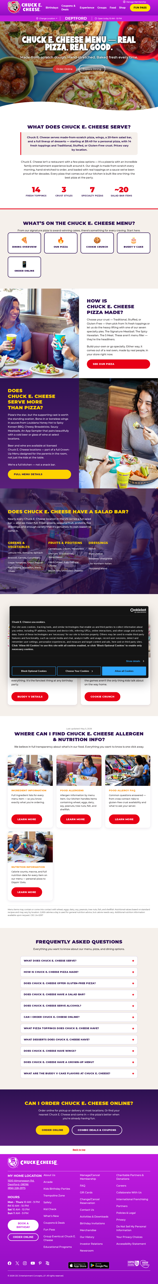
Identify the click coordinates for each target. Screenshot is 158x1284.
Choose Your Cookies (77, 671)
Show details (133, 661)
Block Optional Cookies (34, 671)
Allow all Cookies (124, 671)
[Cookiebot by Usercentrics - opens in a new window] (132, 610)
